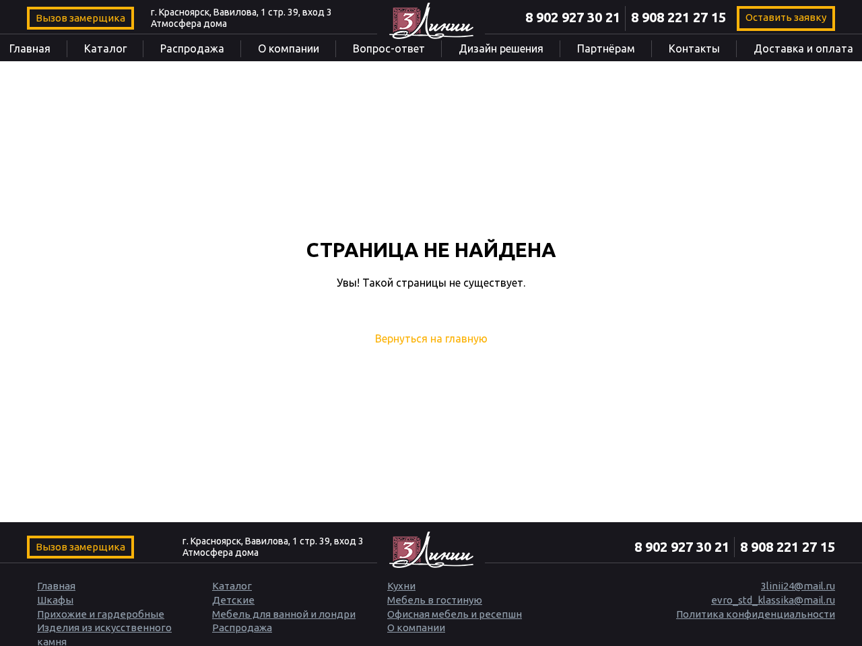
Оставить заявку (785, 17)
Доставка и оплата (803, 48)
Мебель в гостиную (434, 600)
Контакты (694, 48)
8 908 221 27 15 (678, 17)
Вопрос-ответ (389, 48)
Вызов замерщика (80, 18)
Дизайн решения (501, 48)
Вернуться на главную (431, 338)
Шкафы (55, 600)
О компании (288, 48)
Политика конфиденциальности (755, 614)
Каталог (105, 48)
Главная (30, 48)
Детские (233, 600)
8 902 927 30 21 (572, 17)
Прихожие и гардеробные (100, 614)
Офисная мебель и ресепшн (454, 614)
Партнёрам (606, 48)
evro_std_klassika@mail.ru (773, 600)
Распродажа (192, 48)
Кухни (401, 585)
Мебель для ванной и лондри (284, 614)
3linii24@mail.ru (798, 585)
